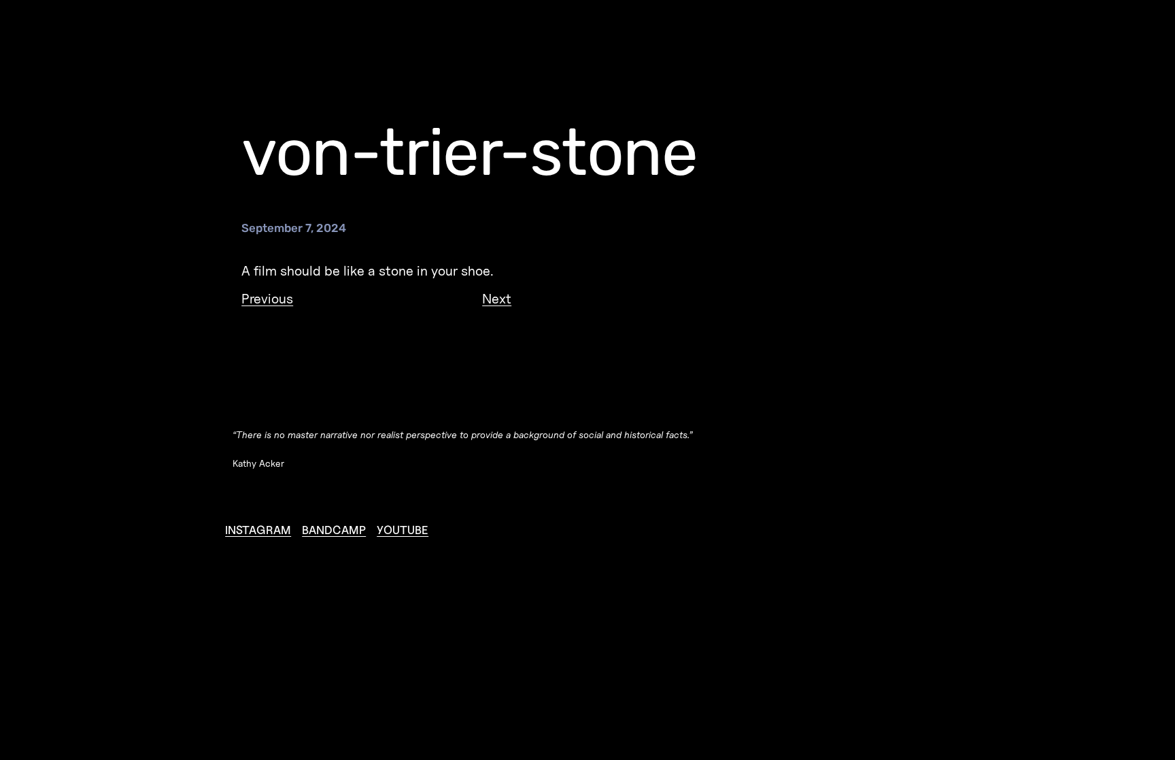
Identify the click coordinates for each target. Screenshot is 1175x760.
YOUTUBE (402, 530)
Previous (267, 299)
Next (496, 299)
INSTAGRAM (258, 530)
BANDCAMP (334, 530)
